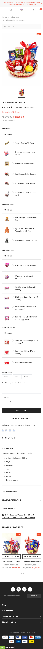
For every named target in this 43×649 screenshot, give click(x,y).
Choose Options (11, 557)
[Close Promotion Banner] (41, 3)
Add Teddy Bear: (8, 204)
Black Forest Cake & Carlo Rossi (25, 193)
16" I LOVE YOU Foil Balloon (25, 265)
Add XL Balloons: (8, 250)
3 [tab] (23, 573)
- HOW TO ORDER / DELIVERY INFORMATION (21, 5)
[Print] (9, 438)
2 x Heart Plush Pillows (23, 362)
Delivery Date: (7, 372)
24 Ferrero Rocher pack (24, 163)
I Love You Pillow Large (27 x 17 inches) (26, 342)
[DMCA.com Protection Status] (7, 647)
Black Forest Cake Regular (25, 174)
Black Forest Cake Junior (25, 183)
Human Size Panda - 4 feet (26, 240)
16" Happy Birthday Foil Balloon (24, 277)
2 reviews (18, 107)
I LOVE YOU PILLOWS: (9, 327)
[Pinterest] (15, 438)
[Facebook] (2, 437)
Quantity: (5, 398)
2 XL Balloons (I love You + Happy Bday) (25, 308)
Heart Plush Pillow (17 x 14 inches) (25, 352)
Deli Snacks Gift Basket (11, 562)
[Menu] (3, 9)
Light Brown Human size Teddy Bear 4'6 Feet (24, 229)
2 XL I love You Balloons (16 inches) (26, 288)
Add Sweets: (6, 129)
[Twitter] (12, 438)
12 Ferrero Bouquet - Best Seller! (25, 153)
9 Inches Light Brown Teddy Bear (26, 218)
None (10, 134)
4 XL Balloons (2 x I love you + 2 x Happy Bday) (26, 318)
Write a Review (29, 107)
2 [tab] (21, 573)
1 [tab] (19, 573)
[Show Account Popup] (33, 10)
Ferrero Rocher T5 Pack (24, 143)
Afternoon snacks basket (32, 562)
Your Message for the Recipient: (13, 383)
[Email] (5, 437)
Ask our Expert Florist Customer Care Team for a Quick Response (18, 516)
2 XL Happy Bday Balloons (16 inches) (26, 298)
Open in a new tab (13, 589)
